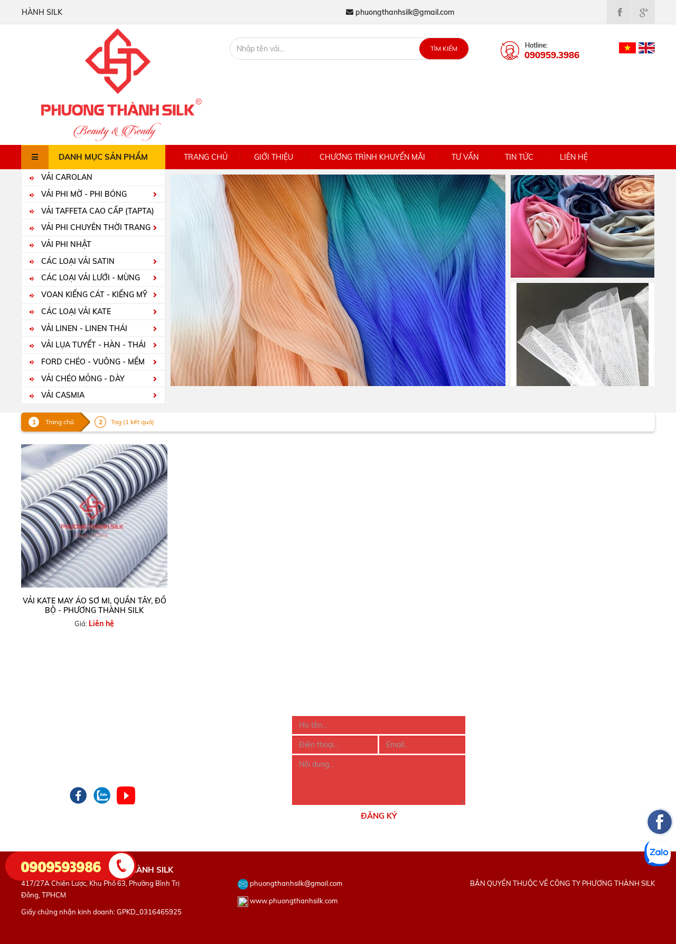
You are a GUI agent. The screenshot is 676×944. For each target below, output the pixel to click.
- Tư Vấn (35, 764)
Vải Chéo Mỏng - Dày (82, 378)
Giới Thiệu (273, 157)
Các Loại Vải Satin (77, 261)
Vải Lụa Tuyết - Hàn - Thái (92, 345)
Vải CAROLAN (65, 177)
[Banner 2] (582, 333)
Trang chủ (206, 157)
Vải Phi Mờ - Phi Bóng (83, 194)
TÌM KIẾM (443, 48)
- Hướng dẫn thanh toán (197, 736)
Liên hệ (574, 157)
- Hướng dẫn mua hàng (195, 722)
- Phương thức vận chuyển (200, 750)
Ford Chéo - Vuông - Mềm (92, 361)
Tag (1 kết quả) (132, 422)
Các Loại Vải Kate (75, 311)
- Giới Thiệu (40, 722)
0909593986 (61, 865)
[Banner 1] (582, 225)
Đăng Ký (379, 816)
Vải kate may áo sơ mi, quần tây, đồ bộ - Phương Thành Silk (94, 605)
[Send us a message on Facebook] (659, 885)
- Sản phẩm (41, 736)
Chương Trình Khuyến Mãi (372, 157)
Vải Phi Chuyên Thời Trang (95, 227)
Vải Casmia (61, 395)
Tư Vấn (465, 157)
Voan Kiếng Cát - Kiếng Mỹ (93, 294)
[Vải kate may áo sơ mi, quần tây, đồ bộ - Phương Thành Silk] (94, 516)
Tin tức (519, 157)
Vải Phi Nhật (65, 244)
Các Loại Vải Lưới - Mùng (89, 277)
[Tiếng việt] (627, 47)
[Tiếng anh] (647, 47)
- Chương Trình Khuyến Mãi (67, 750)
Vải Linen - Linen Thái (83, 328)
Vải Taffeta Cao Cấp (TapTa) (96, 211)
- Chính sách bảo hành (194, 764)
